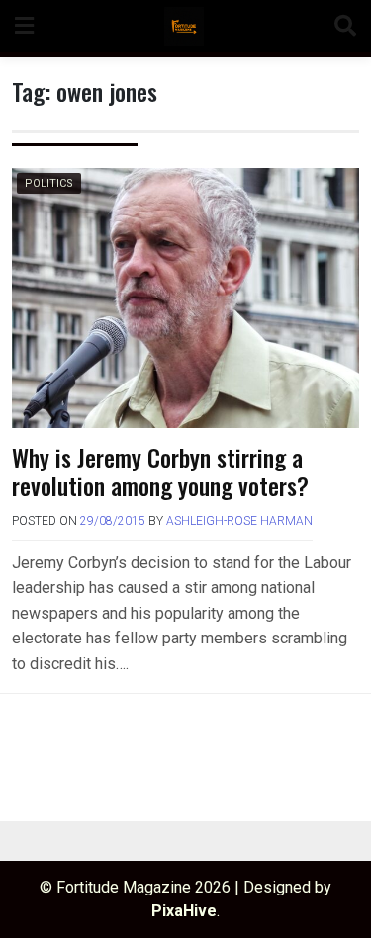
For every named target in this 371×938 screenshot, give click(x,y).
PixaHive (184, 910)
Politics (49, 183)
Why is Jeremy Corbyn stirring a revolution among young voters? (160, 471)
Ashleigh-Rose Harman (239, 521)
